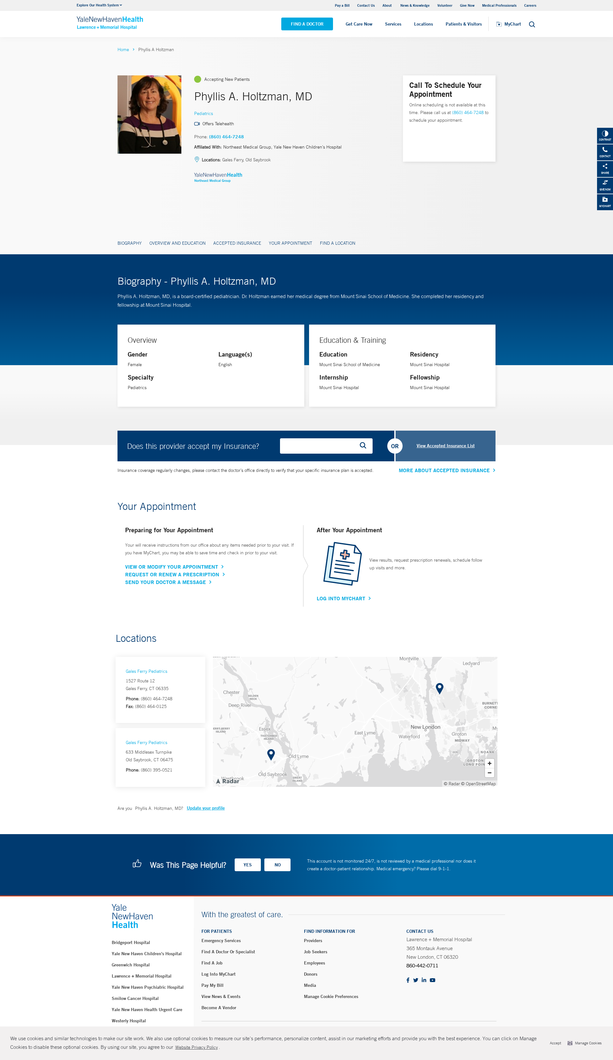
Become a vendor (218, 1007)
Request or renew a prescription (172, 574)
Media (310, 985)
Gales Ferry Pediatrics (146, 671)
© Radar (452, 784)
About (387, 5)
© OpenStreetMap (478, 784)
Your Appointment (290, 243)
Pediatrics (203, 113)
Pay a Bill (342, 5)
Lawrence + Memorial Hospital (141, 976)
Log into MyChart (218, 974)
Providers (313, 940)
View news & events (220, 996)
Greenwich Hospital (131, 965)
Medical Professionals (499, 5)
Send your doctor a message (165, 582)
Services (393, 24)
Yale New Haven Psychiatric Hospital (148, 987)
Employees (314, 963)
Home (123, 49)
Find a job (212, 963)
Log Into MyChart (341, 598)
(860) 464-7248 (226, 137)
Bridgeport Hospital (131, 942)
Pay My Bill (212, 985)
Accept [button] (555, 1043)
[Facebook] (408, 980)
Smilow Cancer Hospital (135, 998)
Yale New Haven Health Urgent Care (147, 1009)
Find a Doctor (307, 24)
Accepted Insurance (237, 243)
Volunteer (444, 5)
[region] (355, 722)
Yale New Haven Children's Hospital (147, 953)
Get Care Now (359, 24)
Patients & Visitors (464, 24)
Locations (423, 24)
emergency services (221, 940)
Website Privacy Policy (196, 1047)
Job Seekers (315, 952)
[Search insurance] (365, 446)
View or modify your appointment (171, 566)
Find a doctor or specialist (228, 952)
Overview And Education (177, 243)
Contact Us (366, 5)
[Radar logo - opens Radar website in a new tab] (227, 781)
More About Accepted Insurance (444, 470)
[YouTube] (432, 980)
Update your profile (206, 808)
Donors (310, 974)
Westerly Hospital (129, 1021)
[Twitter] (415, 980)
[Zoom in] (489, 763)
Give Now (467, 5)
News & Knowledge (415, 5)
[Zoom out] (489, 772)
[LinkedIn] (424, 980)
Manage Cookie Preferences (331, 996)
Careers (530, 5)
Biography (129, 243)
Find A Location (337, 243)
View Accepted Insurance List (446, 446)
